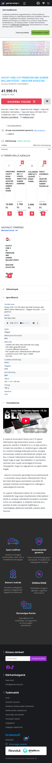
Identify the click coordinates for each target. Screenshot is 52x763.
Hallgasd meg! (28, 117)
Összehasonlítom (14, 126)
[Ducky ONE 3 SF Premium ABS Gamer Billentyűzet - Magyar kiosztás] (26, 48)
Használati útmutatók (14, 714)
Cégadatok (10, 723)
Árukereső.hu (9, 739)
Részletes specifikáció (9, 117)
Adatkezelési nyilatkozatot (20, 25)
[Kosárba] (9, 213)
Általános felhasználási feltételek (19, 706)
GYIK (7, 698)
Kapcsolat (9, 680)
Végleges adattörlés (14, 727)
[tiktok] (12, 667)
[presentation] (2, 48)
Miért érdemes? (39, 130)
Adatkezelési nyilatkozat (16, 710)
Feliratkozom (38, 658)
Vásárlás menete (12, 702)
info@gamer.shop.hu (14, 684)
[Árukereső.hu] (12, 737)
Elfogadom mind (40, 32)
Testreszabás (22, 32)
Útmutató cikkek (12, 719)
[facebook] (8, 667)
